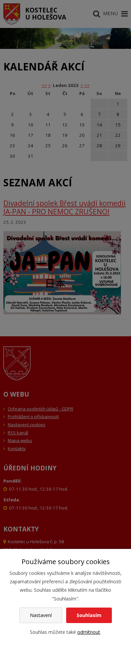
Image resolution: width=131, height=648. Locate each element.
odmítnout (88, 632)
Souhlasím (89, 615)
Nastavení (41, 615)
